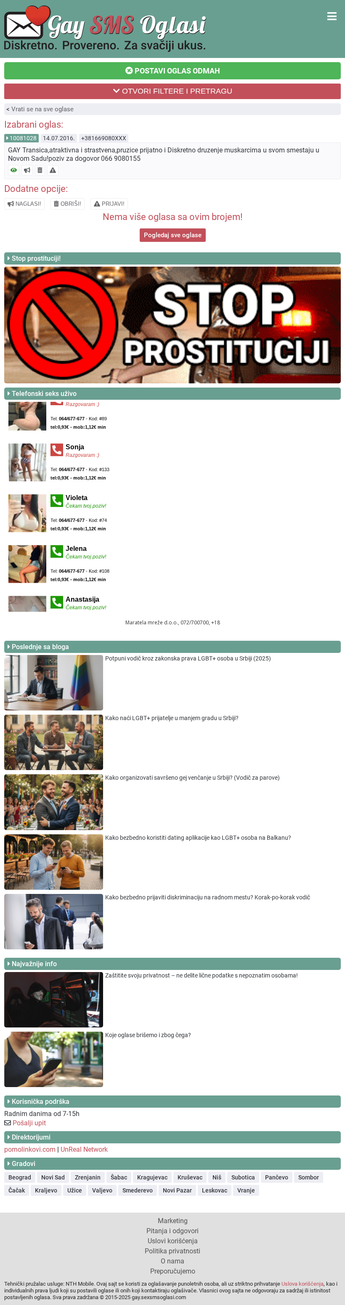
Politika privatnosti (172, 1251)
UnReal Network (84, 1149)
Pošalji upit (29, 1123)
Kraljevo (46, 1190)
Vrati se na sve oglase (42, 109)
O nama (172, 1261)
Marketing (173, 1221)
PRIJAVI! (112, 204)
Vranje (246, 1190)
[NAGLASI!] (27, 170)
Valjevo (102, 1190)
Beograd (19, 1177)
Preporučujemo (172, 1271)
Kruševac (190, 1177)
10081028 (23, 138)
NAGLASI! (27, 204)
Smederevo (137, 1190)
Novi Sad (53, 1177)
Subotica (243, 1177)
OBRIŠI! (70, 204)
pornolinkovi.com (30, 1149)
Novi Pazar (177, 1190)
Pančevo (276, 1177)
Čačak (16, 1190)
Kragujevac (152, 1177)
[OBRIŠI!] (40, 170)
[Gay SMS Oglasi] (105, 50)
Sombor (308, 1177)
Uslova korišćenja (302, 1284)
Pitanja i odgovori (172, 1231)
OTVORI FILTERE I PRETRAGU (176, 91)
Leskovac (214, 1190)
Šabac (119, 1177)
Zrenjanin (88, 1177)
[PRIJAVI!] (52, 170)
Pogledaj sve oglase (173, 235)
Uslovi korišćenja (173, 1241)
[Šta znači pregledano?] (13, 170)
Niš (216, 1177)
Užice (74, 1190)
